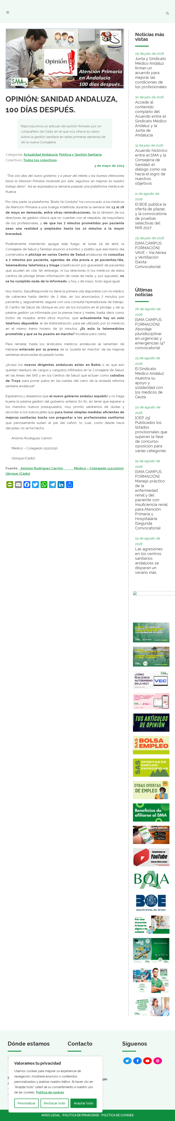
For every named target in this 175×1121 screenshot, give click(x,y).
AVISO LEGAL (50, 1115)
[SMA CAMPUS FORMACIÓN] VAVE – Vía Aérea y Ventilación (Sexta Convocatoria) (150, 255)
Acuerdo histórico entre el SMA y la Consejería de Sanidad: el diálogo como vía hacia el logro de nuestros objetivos (151, 167)
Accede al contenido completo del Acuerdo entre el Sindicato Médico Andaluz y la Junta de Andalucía (150, 118)
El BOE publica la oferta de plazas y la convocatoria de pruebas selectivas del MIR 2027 (150, 216)
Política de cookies (50, 1092)
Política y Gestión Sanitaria (80, 155)
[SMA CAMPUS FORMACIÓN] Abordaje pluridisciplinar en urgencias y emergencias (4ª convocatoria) (150, 333)
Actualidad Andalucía (41, 155)
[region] (55, 1084)
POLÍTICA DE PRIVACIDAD (81, 1115)
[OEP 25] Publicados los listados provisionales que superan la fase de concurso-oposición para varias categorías (151, 434)
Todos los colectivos (40, 160)
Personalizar (26, 1103)
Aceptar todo (83, 1103)
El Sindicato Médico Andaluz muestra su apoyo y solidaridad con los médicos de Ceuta (149, 382)
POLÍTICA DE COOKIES (117, 1115)
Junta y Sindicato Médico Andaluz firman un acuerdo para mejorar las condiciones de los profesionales (151, 72)
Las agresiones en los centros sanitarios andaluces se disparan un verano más (149, 561)
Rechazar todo (54, 1103)
